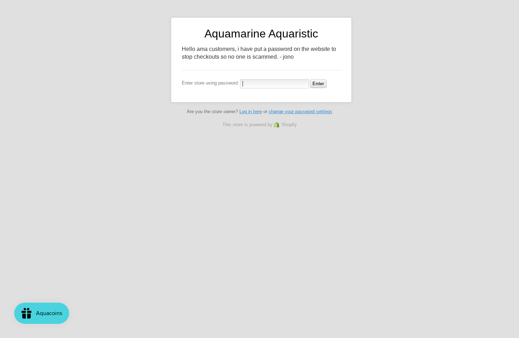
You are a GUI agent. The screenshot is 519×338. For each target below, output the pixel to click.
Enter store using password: (210, 83)
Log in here (250, 111)
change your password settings (300, 111)
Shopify (289, 124)
